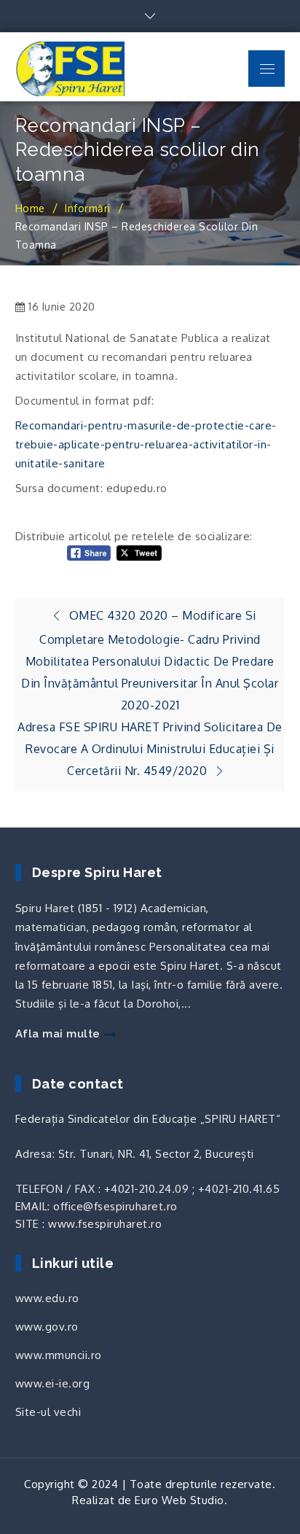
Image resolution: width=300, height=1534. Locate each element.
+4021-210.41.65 (239, 1189)
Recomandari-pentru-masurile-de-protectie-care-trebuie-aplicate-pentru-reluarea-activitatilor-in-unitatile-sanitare (146, 444)
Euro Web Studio (179, 1500)
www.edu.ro (47, 1298)
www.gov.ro (47, 1327)
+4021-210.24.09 (146, 1189)
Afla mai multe (57, 1033)
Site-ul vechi (48, 1412)
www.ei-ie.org (52, 1383)
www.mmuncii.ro (58, 1355)
